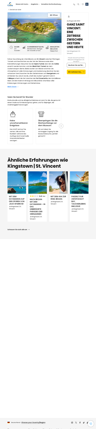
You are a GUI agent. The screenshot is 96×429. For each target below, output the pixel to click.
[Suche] (78, 4)
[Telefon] (74, 4)
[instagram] (72, 423)
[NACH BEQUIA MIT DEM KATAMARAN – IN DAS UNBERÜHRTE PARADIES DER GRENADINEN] (37, 196)
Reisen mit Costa (22, 4)
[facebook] (80, 423)
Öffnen (55, 15)
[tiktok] (84, 423)
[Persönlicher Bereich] (86, 4)
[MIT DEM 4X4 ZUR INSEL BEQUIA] (58, 196)
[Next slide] (61, 126)
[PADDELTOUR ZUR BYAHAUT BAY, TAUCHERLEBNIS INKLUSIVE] (79, 196)
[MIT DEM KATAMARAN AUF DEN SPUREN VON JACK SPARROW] (17, 196)
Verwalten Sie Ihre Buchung (51, 4)
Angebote (34, 4)
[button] (83, 4)
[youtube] (87, 423)
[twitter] (76, 423)
